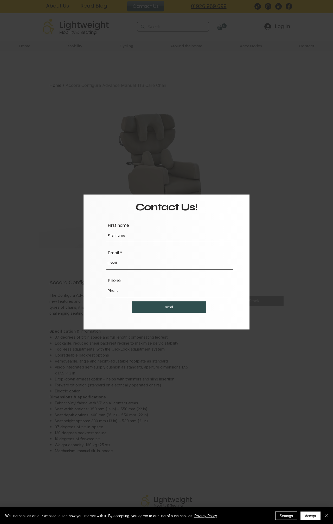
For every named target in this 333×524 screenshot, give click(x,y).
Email (113, 252)
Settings (286, 515)
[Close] (327, 516)
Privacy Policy (205, 515)
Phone (114, 280)
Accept (310, 515)
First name (118, 225)
